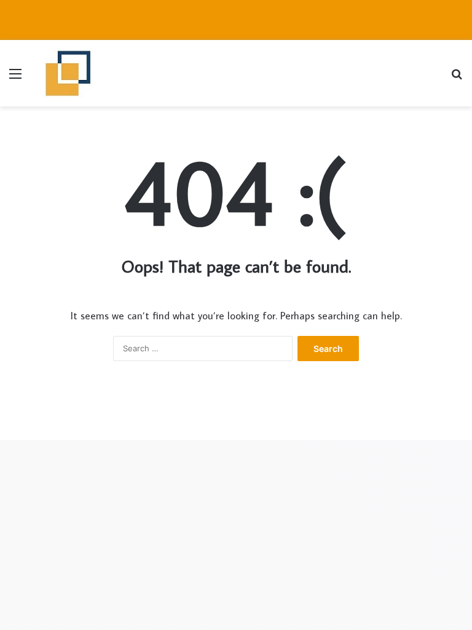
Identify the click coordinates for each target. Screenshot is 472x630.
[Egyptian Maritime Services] (68, 73)
